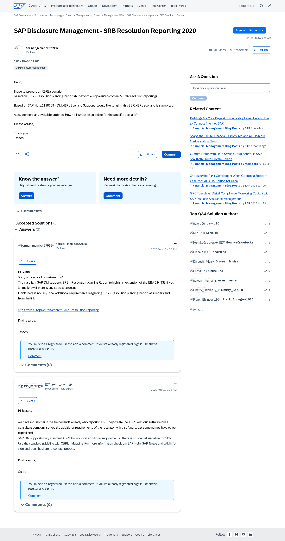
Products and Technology (67, 5)
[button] (255, 50)
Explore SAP (247, 5)
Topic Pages (178, 5)
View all (195, 309)
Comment (171, 154)
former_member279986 (42, 48)
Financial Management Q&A (109, 15)
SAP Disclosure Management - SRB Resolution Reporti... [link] (156, 15)
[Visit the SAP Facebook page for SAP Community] (229, 534)
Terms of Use (52, 534)
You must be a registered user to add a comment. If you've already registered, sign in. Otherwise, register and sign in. (93, 346)
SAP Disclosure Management (31, 67)
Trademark (111, 534)
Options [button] (268, 31)
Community (37, 5)
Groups (93, 5)
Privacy (36, 534)
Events (141, 5)
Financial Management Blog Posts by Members (225, 163)
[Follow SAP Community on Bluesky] (236, 534)
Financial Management (78, 15)
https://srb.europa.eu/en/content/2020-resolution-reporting (58, 310)
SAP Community (22, 15)
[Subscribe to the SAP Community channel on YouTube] (243, 534)
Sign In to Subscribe (249, 30)
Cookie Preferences (148, 534)
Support (126, 534)
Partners (127, 5)
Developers (109, 5)
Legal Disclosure (90, 534)
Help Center (158, 5)
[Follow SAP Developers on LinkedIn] (250, 534)
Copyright (70, 534)
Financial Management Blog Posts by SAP (221, 128)
